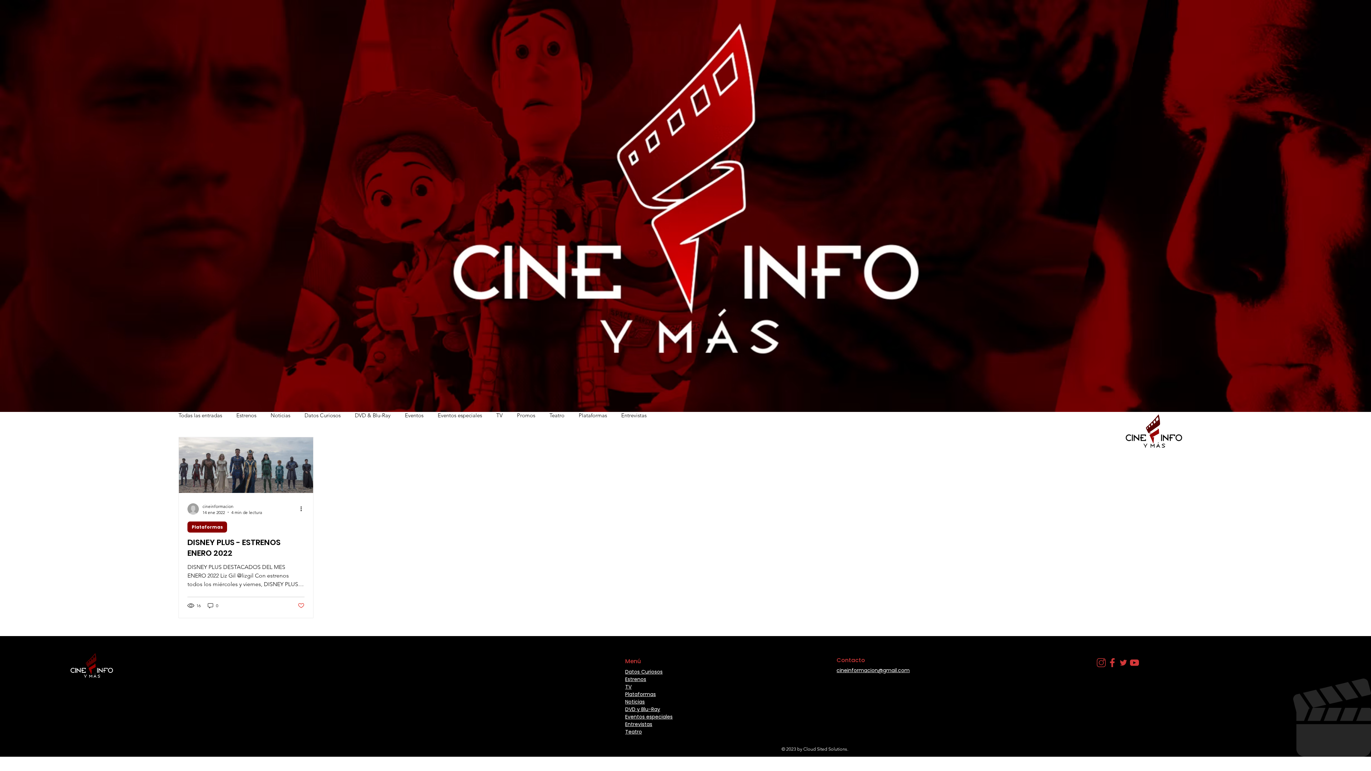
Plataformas (593, 415)
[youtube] (1134, 662)
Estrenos (246, 415)
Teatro (556, 415)
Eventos (414, 415)
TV (499, 415)
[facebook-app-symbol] (1112, 662)
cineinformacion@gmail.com (873, 670)
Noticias (280, 415)
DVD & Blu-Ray (373, 415)
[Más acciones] (303, 509)
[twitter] (1123, 662)
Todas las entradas (200, 415)
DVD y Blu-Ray (642, 709)
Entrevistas (634, 415)
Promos (526, 415)
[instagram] (1101, 662)
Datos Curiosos (323, 415)
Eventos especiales (460, 415)
